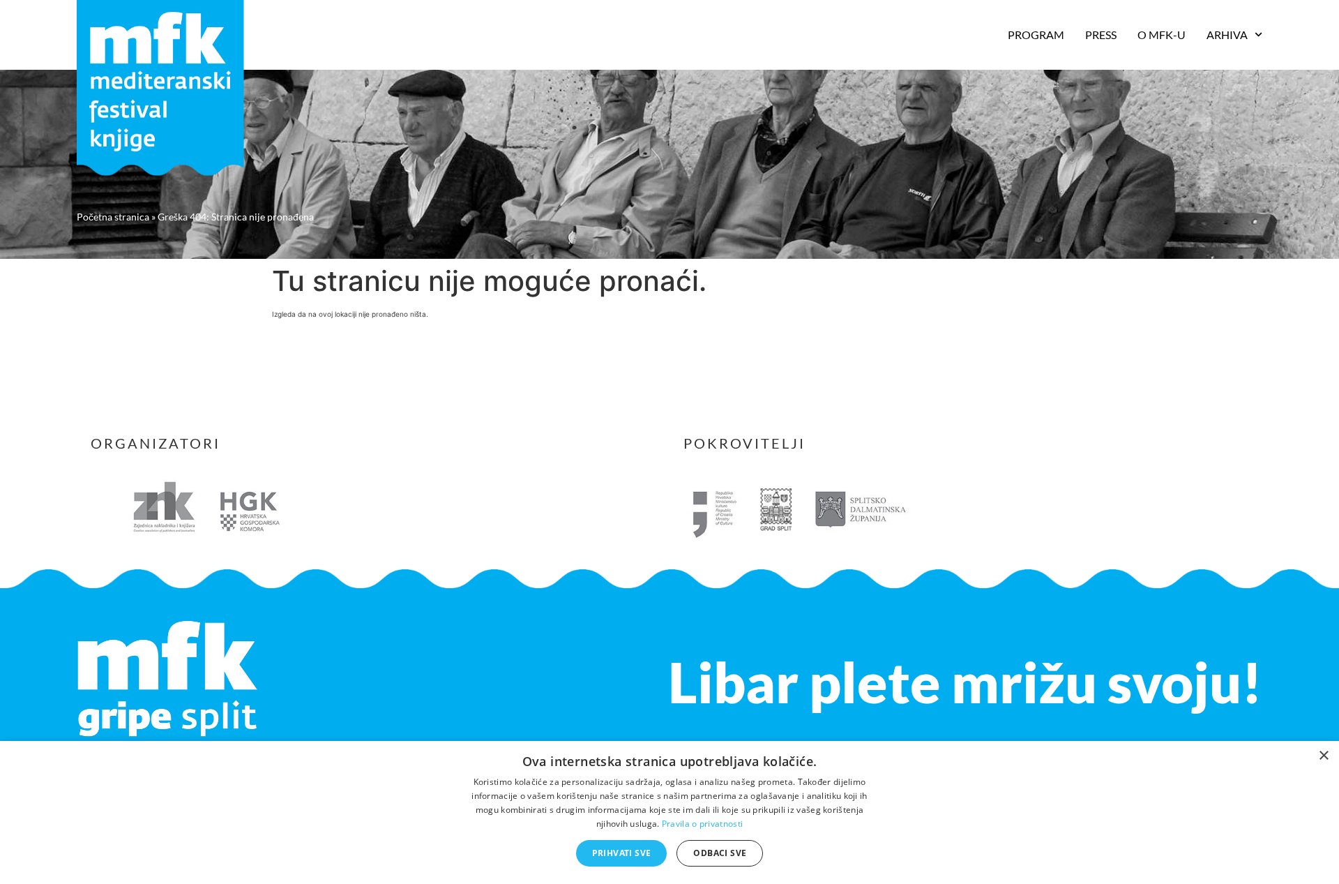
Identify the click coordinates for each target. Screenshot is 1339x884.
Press (1101, 34)
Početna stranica (113, 217)
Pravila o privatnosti (702, 824)
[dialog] (669, 812)
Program (1036, 34)
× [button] (1323, 756)
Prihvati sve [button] (621, 853)
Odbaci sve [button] (719, 853)
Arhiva (1227, 34)
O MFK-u (1161, 34)
